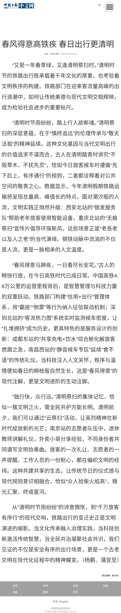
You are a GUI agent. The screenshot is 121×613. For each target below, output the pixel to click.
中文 (55, 601)
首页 (15, 586)
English (64, 601)
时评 (45, 586)
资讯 (75, 586)
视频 (45, 592)
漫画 (15, 592)
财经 (105, 586)
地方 (75, 592)
